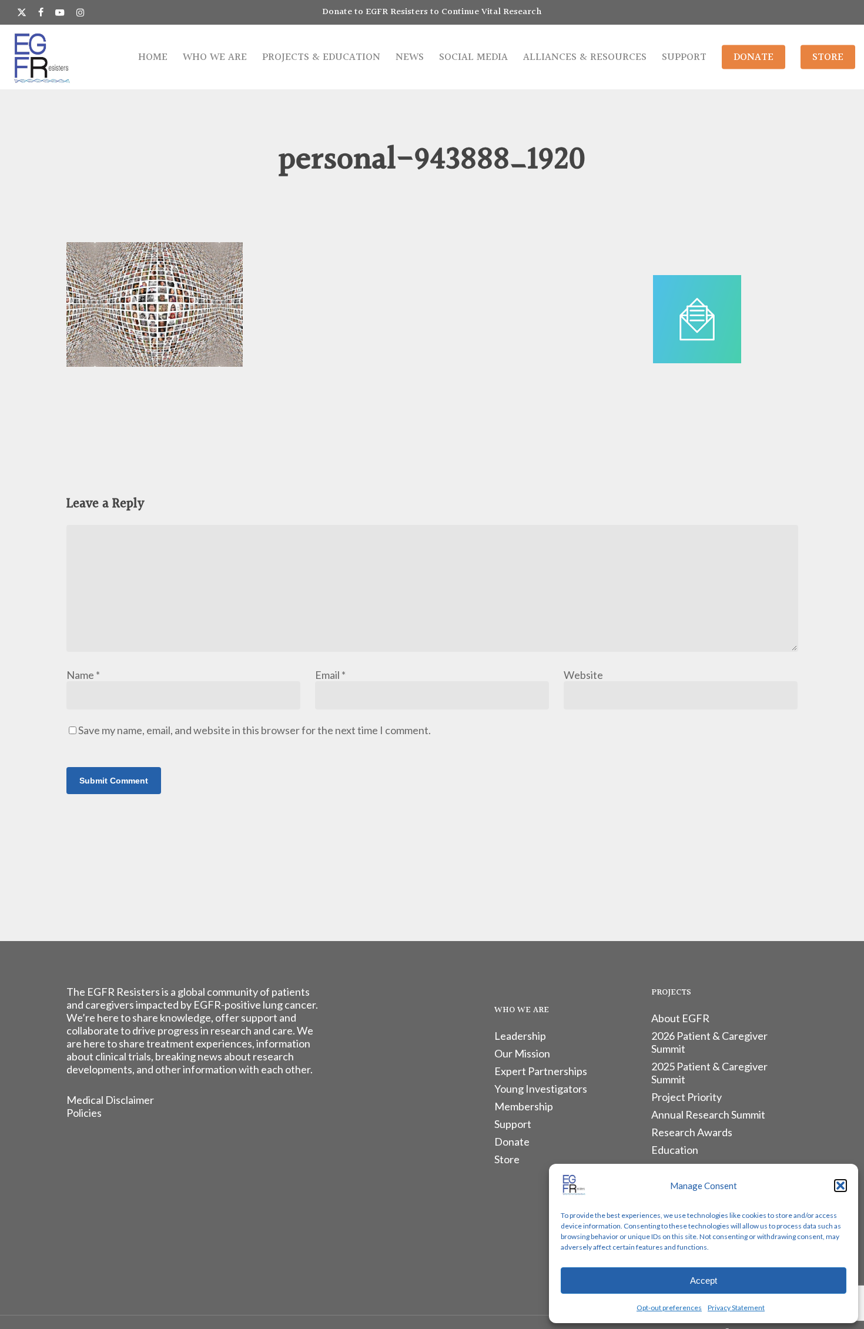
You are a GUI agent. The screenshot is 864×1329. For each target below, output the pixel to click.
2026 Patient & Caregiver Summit (709, 1042)
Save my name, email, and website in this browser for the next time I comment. (254, 730)
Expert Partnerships (540, 1070)
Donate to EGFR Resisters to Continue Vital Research (432, 12)
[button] (840, 1185)
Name (83, 674)
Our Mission (522, 1053)
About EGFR (680, 1018)
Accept (703, 1281)
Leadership (520, 1035)
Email (330, 674)
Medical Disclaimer (110, 1099)
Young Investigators (540, 1088)
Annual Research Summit (708, 1114)
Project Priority (686, 1096)
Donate (512, 1141)
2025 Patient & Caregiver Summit (709, 1073)
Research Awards (691, 1132)
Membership (523, 1106)
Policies (84, 1112)
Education (674, 1149)
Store (507, 1159)
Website (583, 674)
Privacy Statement (736, 1307)
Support (512, 1123)
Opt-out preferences (669, 1307)
